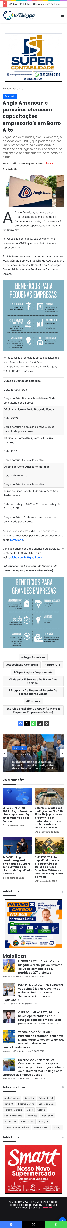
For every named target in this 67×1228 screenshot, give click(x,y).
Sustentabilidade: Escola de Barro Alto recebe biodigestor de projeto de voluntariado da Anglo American (33, 762)
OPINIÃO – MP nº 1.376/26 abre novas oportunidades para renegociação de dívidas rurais (39, 1016)
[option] (33, 753)
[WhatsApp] (33, 723)
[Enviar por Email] (40, 723)
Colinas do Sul (46, 1098)
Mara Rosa (32, 1115)
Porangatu (43, 1121)
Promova (34, 701)
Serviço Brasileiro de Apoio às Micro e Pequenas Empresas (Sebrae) (34, 710)
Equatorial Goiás (46, 1104)
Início (8, 88)
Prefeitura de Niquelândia (16, 1127)
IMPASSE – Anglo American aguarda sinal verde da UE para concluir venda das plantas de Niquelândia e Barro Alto (17, 865)
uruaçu (57, 1127)
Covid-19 (8, 1104)
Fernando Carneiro (13, 1109)
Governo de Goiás (13, 1115)
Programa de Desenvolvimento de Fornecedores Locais (34, 692)
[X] (27, 723)
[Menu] (62, 16)
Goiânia (41, 1109)
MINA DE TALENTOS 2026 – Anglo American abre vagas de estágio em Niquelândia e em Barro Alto (17, 814)
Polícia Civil (10, 1121)
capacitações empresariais (34, 672)
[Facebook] (20, 723)
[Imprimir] (46, 723)
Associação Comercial (23, 664)
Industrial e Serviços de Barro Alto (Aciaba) (34, 681)
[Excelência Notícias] (19, 15)
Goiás (30, 1109)
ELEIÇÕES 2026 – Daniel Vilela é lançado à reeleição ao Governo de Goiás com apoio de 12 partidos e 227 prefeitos (40, 966)
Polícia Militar (27, 1121)
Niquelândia (47, 1115)
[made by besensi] (47, 1207)
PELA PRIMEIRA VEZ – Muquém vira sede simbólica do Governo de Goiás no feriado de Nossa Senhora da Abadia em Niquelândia (33, 992)
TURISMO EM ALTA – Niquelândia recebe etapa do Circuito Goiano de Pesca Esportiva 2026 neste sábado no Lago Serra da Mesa (49, 867)
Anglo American (34, 657)
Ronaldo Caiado (41, 1127)
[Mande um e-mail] (15, 163)
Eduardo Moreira (26, 1104)
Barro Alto (18, 88)
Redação (9, 163)
